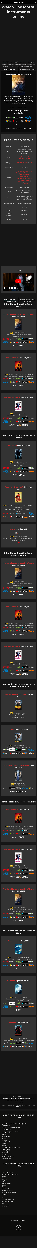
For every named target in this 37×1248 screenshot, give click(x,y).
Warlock (20, 182)
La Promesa (5, 1196)
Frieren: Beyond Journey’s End (10, 1174)
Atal (3, 1181)
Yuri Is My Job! (6, 1205)
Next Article (18, 1103)
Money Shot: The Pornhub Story (11, 1131)
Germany (25, 162)
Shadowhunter (21, 178)
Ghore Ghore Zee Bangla (9, 1192)
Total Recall (12, 445)
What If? (4, 1154)
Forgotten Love (6, 1136)
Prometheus (12, 981)
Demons (27, 174)
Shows (24, 1220)
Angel (19, 171)
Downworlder (24, 176)
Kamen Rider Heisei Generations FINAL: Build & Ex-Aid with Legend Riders (18, 1099)
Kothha (4, 1194)
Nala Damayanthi (6, 1183)
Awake (12, 529)
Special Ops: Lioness (7, 1190)
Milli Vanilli (4, 1134)
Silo (3, 1178)
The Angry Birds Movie (14, 487)
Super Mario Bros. (7, 1133)
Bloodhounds (5, 1189)
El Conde (4, 1138)
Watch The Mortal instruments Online (10, 70)
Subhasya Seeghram (7, 1201)
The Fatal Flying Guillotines (15, 694)
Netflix (9, 1219)
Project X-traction (7, 1142)
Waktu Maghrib (6, 1151)
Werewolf (25, 184)
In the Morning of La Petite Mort (11, 1147)
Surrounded (5, 1140)
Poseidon (11, 941)
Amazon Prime (27, 1219)
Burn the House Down (8, 1172)
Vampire (27, 180)
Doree (3, 1203)
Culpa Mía (4, 1143)
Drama (26, 61)
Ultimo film (5, 1153)
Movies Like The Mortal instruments (27, 70)
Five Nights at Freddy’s (8, 1156)
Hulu (17, 1219)
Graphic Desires (6, 1125)
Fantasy (31, 61)
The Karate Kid (12, 358)
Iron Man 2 (11, 1022)
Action (15, 61)
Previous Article (18, 1096)
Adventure (21, 61)
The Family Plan (6, 1158)
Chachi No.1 (5, 1207)
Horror (4, 63)
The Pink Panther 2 (12, 397)
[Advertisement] (18, 39)
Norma (4, 1145)
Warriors (27, 182)
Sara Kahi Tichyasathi (8, 1199)
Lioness (4, 1176)
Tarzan (12, 729)
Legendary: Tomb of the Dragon (16, 765)
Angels (23, 171)
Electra (4, 1187)
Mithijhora (4, 1180)
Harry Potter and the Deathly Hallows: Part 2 (18, 1105)
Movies (15, 1220)
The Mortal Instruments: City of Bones (18, 314)
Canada (19, 162)
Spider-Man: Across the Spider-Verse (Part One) (15, 1124)
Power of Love (6, 1149)
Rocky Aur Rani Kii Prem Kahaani (11, 1127)
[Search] (35, 2)
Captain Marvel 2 (6, 1129)
